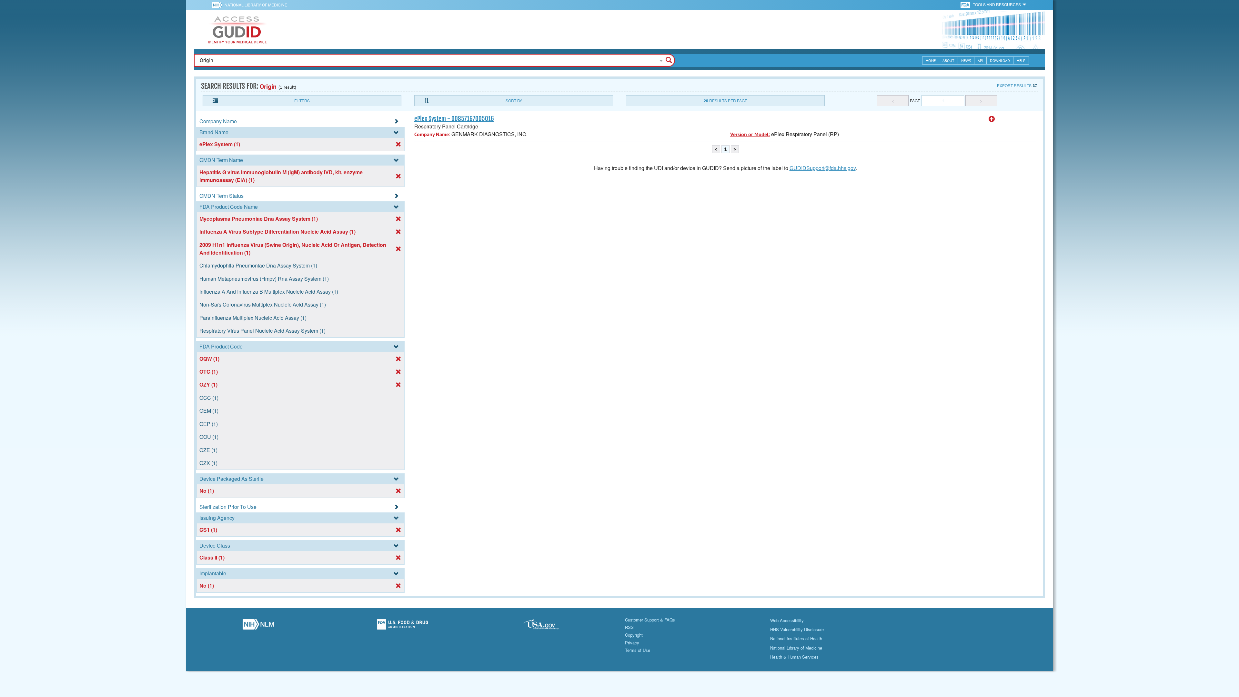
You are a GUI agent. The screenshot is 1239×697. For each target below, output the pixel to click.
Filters (302, 100)
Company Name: (432, 134)
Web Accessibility (787, 620)
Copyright (634, 635)
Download (1000, 60)
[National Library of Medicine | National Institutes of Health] (258, 626)
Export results (1014, 85)
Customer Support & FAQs (650, 620)
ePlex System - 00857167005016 (454, 119)
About (948, 60)
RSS (629, 627)
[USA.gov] (547, 626)
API (980, 60)
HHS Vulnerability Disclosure (797, 629)
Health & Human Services (794, 657)
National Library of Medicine (256, 4)
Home (931, 60)
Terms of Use (637, 650)
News (966, 60)
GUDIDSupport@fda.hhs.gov (823, 168)
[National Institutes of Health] (218, 4)
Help (1021, 60)
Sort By (514, 100)
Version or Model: (750, 134)
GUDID (237, 29)
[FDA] (966, 4)
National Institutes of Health (796, 638)
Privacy (632, 643)
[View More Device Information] (992, 119)
